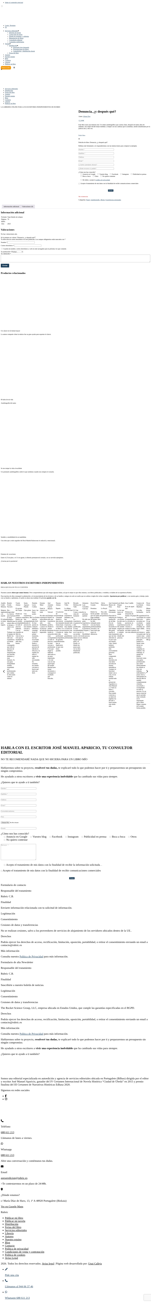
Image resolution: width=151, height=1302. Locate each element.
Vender (7, 44)
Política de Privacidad (31, 956)
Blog (6, 58)
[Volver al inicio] (16, 22)
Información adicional (11, 206)
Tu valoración (6, 254)
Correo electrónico (7, 245)
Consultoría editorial (15, 40)
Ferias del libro (14, 53)
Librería (7, 62)
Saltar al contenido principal (14, 2)
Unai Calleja (95, 1263)
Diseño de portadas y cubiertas (19, 36)
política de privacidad (103, 180)
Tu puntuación (6, 252)
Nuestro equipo (10, 57)
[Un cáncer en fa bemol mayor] (21, 327)
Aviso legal (48, 1263)
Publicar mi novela (15, 1220)
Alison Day (86, 116)
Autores (7, 55)
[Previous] (4, 671)
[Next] (147, 671)
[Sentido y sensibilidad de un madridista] (21, 533)
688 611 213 (7, 1132)
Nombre (4, 242)
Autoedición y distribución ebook (24, 51)
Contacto (8, 60)
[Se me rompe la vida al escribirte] (21, 465)
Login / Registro (10, 25)
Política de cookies (15, 1254)
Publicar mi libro (10, 64)
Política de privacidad (16, 1248)
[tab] (11, 206)
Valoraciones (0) (27, 206)
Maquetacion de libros (16, 38)
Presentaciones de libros (21, 49)
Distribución (13, 45)
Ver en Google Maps (12, 1206)
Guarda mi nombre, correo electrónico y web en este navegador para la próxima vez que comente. (35, 249)
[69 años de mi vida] (21, 396)
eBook (102, 200)
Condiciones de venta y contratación (24, 1251)
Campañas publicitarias (16, 42)
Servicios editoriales (11, 31)
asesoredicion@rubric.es (14, 1177)
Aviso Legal (11, 1257)
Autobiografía (95, 200)
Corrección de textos (15, 34)
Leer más (75, 340)
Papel (88, 200)
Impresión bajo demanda (21, 47)
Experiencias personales (113, 200)
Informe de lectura (15, 33)
